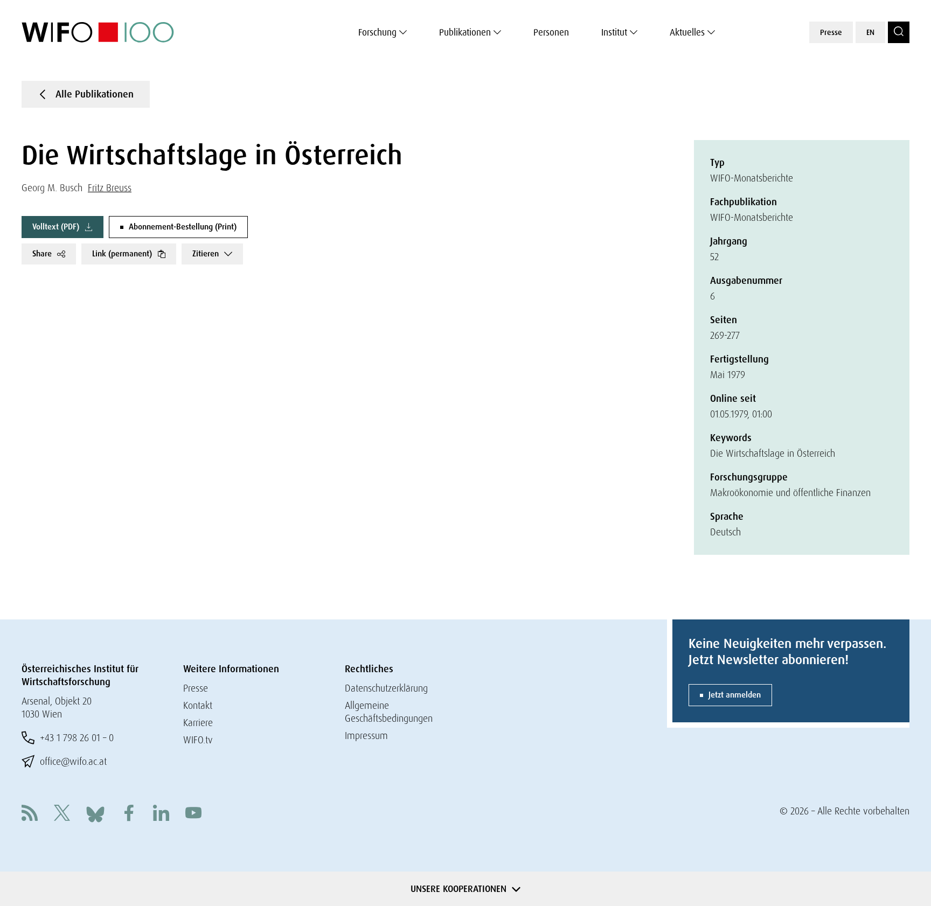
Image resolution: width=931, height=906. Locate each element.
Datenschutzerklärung (386, 688)
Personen (551, 32)
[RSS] (30, 814)
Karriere (198, 722)
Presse (831, 32)
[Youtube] (193, 814)
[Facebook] (129, 814)
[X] (62, 814)
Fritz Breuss (109, 188)
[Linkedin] (161, 814)
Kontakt (197, 705)
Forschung (377, 32)
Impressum (366, 735)
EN (870, 32)
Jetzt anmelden (734, 694)
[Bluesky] (95, 813)
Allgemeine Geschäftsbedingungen (389, 711)
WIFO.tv (198, 740)
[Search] (898, 32)
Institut (614, 32)
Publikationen (465, 32)
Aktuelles (687, 32)
